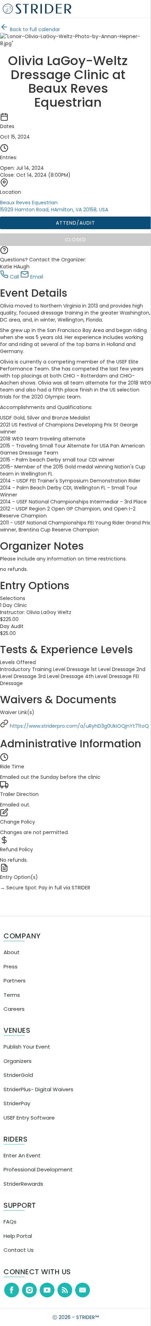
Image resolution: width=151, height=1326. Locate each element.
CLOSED (77, 239)
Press (11, 980)
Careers (14, 1023)
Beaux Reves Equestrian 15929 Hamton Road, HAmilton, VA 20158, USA (59, 206)
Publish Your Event (27, 1060)
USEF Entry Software (29, 1131)
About (12, 966)
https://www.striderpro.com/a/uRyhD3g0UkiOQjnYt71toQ (74, 739)
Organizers (18, 1075)
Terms (12, 1009)
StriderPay (17, 1117)
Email (40, 276)
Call (18, 276)
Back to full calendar (39, 29)
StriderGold (18, 1089)
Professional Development (38, 1183)
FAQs (10, 1235)
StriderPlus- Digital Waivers (38, 1103)
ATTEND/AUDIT (77, 222)
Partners (15, 994)
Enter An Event (22, 1169)
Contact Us (19, 1264)
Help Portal (18, 1250)
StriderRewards (23, 1197)
